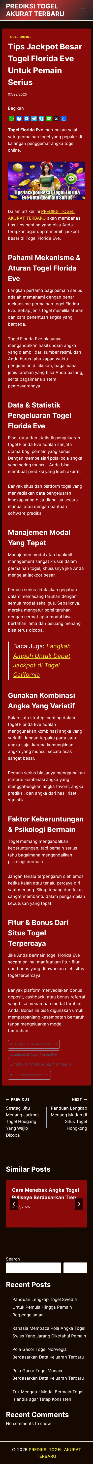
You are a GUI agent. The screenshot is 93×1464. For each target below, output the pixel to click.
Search (13, 1259)
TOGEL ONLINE (19, 37)
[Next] (79, 1204)
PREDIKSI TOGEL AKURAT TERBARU (40, 1065)
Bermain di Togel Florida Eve (34, 1044)
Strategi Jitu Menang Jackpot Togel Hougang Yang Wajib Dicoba (22, 1117)
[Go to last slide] (14, 1204)
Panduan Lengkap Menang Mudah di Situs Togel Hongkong (69, 1114)
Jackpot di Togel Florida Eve (33, 1054)
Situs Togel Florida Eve (29, 1075)
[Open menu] (82, 10)
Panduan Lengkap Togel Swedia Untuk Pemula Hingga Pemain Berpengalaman (44, 1307)
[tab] (36, 1231)
